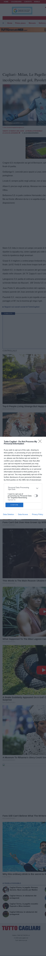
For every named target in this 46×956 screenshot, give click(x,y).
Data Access (23, 514)
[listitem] (23, 488)
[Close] (40, 442)
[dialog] (23, 478)
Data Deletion (8, 514)
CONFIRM (14, 505)
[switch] (36, 495)
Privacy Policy (37, 514)
